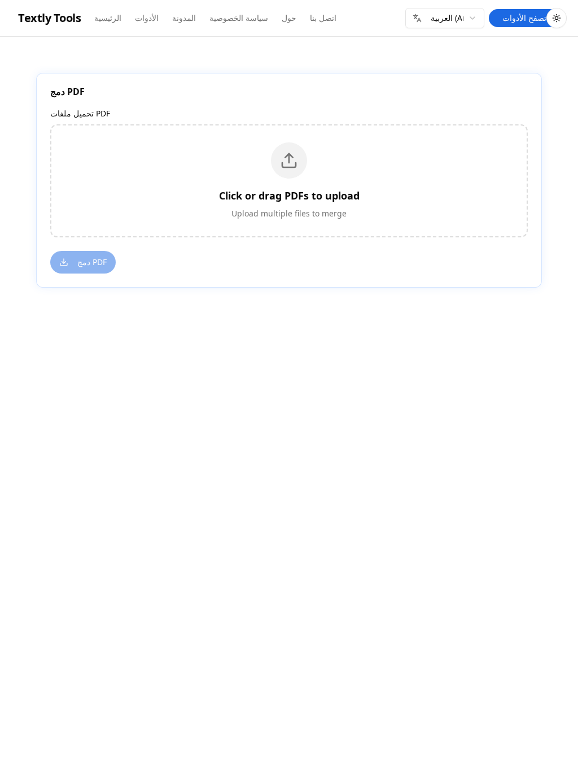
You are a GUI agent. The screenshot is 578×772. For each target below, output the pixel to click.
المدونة (184, 17)
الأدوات (147, 17)
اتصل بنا (323, 17)
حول (289, 17)
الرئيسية (107, 17)
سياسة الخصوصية (238, 17)
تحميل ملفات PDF (80, 114)
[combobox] (444, 18)
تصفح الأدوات (524, 17)
